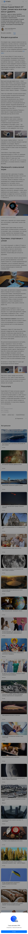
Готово (14, 931)
